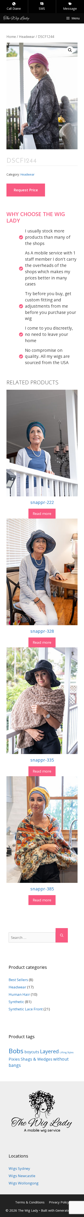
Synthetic (16, 1001)
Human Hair (19, 994)
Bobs (16, 1051)
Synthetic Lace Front (26, 1009)
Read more (42, 513)
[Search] (62, 935)
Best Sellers (18, 979)
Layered (49, 1051)
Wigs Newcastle (22, 1175)
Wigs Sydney (19, 1168)
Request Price (26, 189)
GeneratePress (66, 1210)
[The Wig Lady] (16, 18)
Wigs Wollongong (24, 1183)
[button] (70, 50)
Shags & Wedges (36, 1059)
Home (11, 36)
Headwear (27, 36)
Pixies (14, 1059)
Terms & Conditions (30, 1202)
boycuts (31, 1051)
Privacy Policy (59, 1202)
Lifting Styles (66, 1052)
